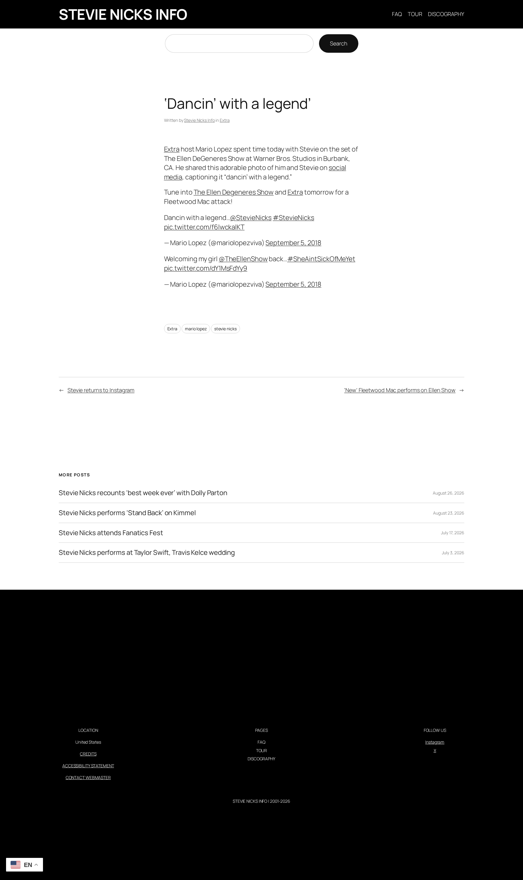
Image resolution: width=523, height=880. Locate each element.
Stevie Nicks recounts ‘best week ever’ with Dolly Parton (143, 493)
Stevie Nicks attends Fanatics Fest (111, 533)
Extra (225, 120)
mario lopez (196, 329)
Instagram (434, 742)
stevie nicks (225, 329)
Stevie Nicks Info (199, 120)
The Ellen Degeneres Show (234, 192)
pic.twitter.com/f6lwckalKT (204, 227)
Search (338, 43)
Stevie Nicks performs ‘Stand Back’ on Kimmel (127, 513)
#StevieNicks (293, 217)
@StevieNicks (250, 217)
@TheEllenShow (243, 258)
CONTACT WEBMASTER (88, 777)
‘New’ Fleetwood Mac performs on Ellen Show (400, 390)
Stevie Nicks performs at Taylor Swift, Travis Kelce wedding (147, 552)
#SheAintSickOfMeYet (321, 258)
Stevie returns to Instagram (100, 390)
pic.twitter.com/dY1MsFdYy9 (205, 268)
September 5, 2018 (293, 242)
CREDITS (88, 754)
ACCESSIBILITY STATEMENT (88, 765)
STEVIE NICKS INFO (123, 14)
